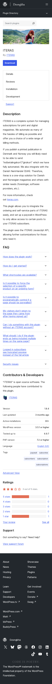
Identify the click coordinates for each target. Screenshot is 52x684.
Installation (11, 89)
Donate (32, 596)
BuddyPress (11, 626)
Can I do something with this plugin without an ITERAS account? (21, 326)
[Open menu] (47, 4)
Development (13, 96)
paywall (33, 453)
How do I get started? (15, 265)
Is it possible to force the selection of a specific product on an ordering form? (18, 286)
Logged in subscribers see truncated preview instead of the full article (16, 352)
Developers (9, 596)
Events (31, 591)
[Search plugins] (33, 23)
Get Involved (34, 586)
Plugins (31, 572)
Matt (7, 616)
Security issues (10, 364)
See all (45, 522)
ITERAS (10, 55)
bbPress (9, 621)
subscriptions (42, 465)
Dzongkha (15, 639)
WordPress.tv (11, 601)
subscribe (43, 453)
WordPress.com (13, 611)
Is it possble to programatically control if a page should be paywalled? (17, 300)
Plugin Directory (10, 13)
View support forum (13, 543)
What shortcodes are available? (20, 275)
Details (9, 74)
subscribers (30, 459)
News (6, 566)
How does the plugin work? (17, 256)
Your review (9, 522)
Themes (31, 566)
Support (10, 104)
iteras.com (12, 199)
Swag (31, 601)
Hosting (7, 572)
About (6, 561)
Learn (6, 586)
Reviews (10, 81)
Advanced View (11, 472)
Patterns (32, 577)
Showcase (33, 561)
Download (10, 63)
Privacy (7, 577)
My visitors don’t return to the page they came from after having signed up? (17, 314)
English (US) (43, 446)
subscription (42, 459)
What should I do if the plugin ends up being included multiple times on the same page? (19, 338)
